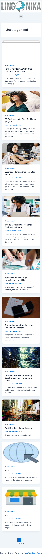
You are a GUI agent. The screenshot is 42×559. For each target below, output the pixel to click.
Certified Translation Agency (18, 428)
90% (7, 470)
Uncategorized (10, 65)
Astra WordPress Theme (33, 553)
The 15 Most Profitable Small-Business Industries (19, 226)
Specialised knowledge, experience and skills (16, 278)
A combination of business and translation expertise (19, 326)
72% (7, 515)
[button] (21, 16)
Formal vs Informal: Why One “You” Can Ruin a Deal (18, 70)
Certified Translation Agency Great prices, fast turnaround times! (18, 378)
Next (21, 543)
